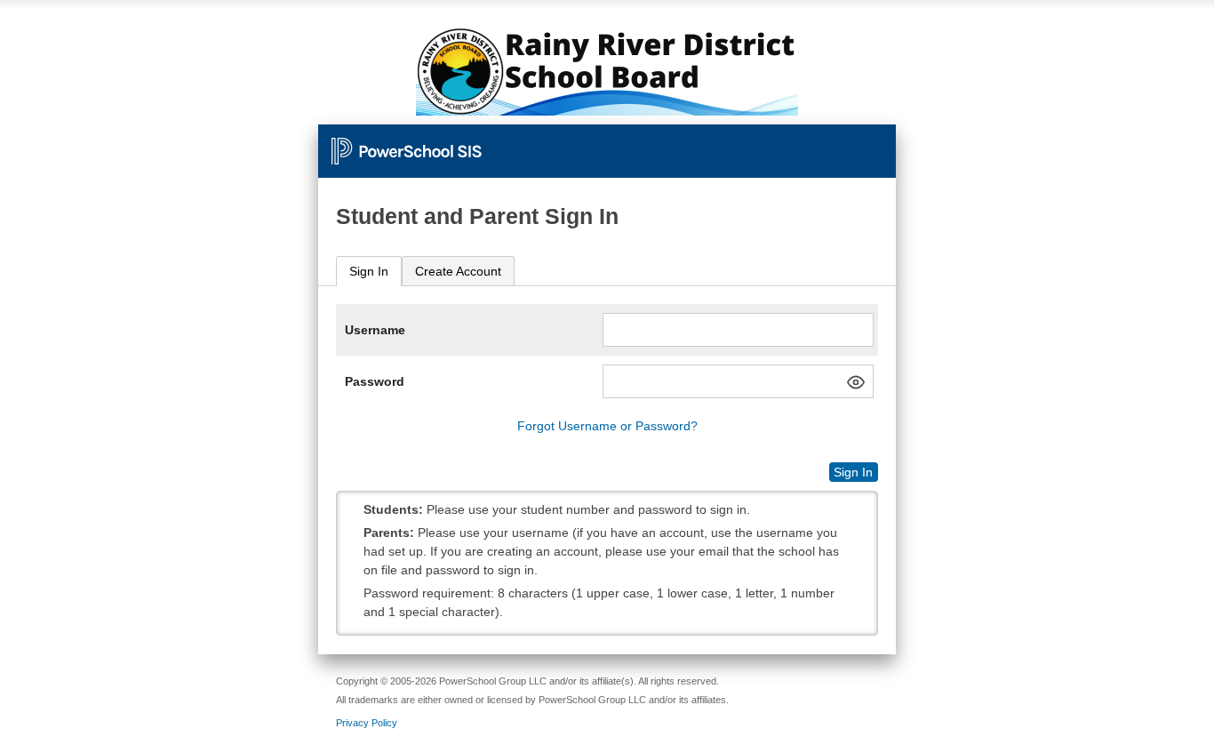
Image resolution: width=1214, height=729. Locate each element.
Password (374, 381)
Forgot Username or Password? (607, 426)
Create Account (458, 271)
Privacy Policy (366, 722)
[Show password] (856, 382)
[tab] (369, 271)
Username (375, 330)
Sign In (368, 271)
